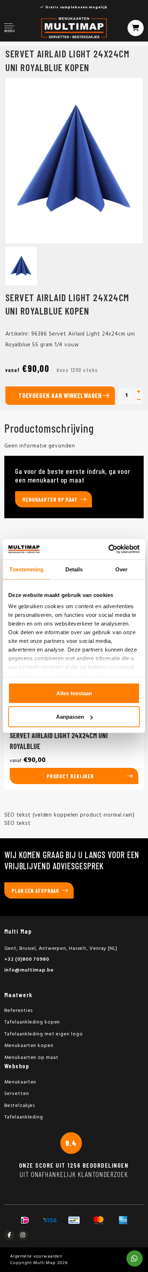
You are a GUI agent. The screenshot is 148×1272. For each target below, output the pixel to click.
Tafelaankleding (23, 1117)
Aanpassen (70, 717)
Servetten (16, 1094)
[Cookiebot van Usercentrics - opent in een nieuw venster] (108, 549)
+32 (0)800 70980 (26, 959)
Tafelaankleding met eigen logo (43, 1034)
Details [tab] (74, 569)
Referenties (18, 1011)
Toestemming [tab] (26, 569)
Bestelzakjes (19, 1106)
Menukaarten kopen (29, 1046)
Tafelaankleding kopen (32, 1022)
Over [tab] (121, 569)
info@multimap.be (29, 970)
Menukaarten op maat (50, 499)
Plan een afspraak (35, 890)
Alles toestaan (74, 693)
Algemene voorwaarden (36, 1256)
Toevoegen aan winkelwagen (60, 395)
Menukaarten (20, 1082)
